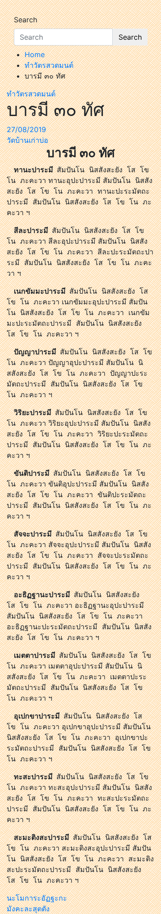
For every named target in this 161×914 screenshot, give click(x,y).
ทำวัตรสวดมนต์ (31, 93)
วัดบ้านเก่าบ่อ (27, 140)
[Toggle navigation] (19, 11)
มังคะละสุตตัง (28, 908)
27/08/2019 (26, 129)
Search (25, 19)
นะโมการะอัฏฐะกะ (37, 897)
